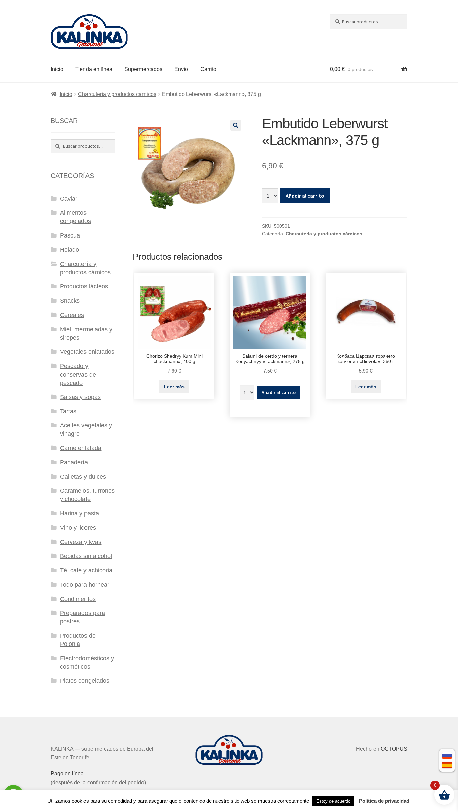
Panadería (74, 462)
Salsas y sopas (80, 397)
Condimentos (78, 599)
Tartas (68, 411)
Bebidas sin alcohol (86, 556)
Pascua (70, 235)
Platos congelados (84, 680)
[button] (235, 125)
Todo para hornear (84, 584)
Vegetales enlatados (87, 351)
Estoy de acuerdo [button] (333, 801)
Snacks (70, 300)
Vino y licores (78, 527)
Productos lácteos (84, 286)
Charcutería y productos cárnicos (117, 94)
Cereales (72, 315)
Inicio (57, 69)
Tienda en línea (93, 69)
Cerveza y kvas (80, 542)
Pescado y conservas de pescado (78, 374)
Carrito (208, 69)
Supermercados (143, 69)
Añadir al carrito (305, 195)
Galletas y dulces (83, 476)
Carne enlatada (80, 448)
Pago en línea (67, 773)
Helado (69, 249)
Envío (181, 69)
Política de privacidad (384, 801)
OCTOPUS (394, 749)
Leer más (174, 386)
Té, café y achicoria (86, 570)
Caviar (68, 198)
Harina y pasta (79, 513)
